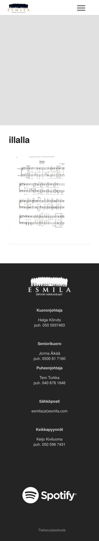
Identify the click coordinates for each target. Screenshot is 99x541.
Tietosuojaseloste (52, 529)
